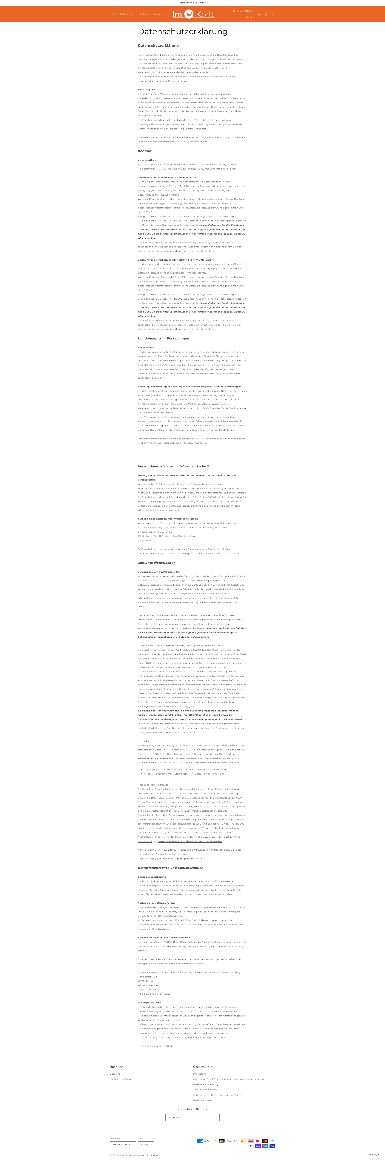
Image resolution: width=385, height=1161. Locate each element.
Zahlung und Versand (205, 1089)
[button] (127, 14)
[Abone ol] (216, 1117)
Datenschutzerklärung (206, 1084)
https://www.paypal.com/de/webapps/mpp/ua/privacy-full (170, 858)
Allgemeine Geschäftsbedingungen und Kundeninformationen (228, 1079)
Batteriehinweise (202, 1100)
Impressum (199, 1074)
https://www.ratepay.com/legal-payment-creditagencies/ (190, 841)
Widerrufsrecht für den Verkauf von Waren (217, 1095)
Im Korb (121, 1155)
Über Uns (115, 1074)
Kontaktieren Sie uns (121, 1079)
